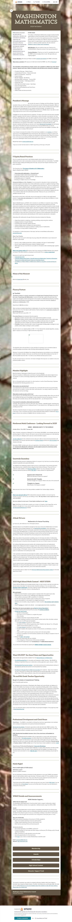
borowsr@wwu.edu (17, 233)
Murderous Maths (32, 468)
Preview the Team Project (21, 611)
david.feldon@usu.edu (19, 709)
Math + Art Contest (25, 636)
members (49, 132)
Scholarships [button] (36, 860)
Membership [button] (36, 848)
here (46, 501)
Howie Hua (19, 279)
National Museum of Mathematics (44, 657)
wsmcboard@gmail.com (21, 839)
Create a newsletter (22, 918)
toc (11, 11)
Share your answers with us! (20, 250)
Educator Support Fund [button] (36, 871)
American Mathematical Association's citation (42, 569)
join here (54, 61)
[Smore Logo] (19, 2)
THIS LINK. (33, 470)
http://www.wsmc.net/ (22, 841)
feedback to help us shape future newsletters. (38, 44)
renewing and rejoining (41, 58)
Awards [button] (36, 854)
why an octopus (53, 440)
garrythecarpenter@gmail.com (20, 507)
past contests (22, 622)
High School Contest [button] (36, 865)
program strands (39, 440)
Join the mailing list (17, 439)
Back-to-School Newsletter (41, 608)
